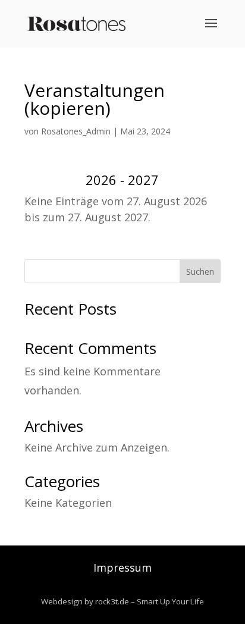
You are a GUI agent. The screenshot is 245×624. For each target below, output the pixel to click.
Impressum (122, 567)
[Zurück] (44, 180)
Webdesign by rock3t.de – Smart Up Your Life (122, 601)
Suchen (200, 271)
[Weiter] (201, 180)
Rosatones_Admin (76, 131)
